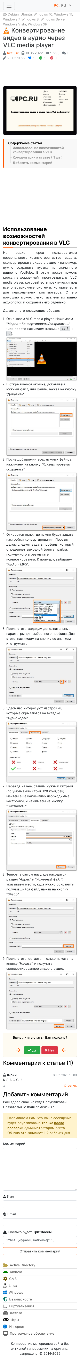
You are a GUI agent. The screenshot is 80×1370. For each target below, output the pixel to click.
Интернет (16, 1326)
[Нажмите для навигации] (9, 6)
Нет (50, 1050)
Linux (12, 1285)
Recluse (13, 53)
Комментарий (14, 1144)
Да (34, 1050)
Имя (10, 1196)
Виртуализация (21, 1306)
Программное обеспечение (31, 1333)
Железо (15, 1313)
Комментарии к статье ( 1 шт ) (38, 157)
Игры (14, 1320)
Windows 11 (63, 14)
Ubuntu (26, 14)
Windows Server (53, 19)
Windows (15, 1292)
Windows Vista (14, 24)
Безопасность (20, 1299)
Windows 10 (43, 14)
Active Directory (22, 1265)
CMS (12, 1279)
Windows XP (37, 24)
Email (11, 1214)
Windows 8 (30, 19)
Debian (13, 14)
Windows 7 (11, 19)
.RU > (63, 5)
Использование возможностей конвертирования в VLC (38, 150)
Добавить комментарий (32, 163)
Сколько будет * (30, 1232)
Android (15, 1272)
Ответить (70, 1085)
